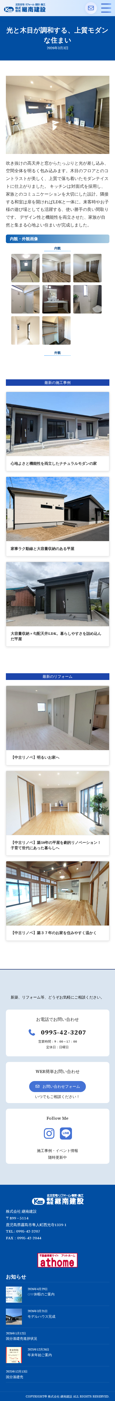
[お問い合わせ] (91, 8)
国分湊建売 (14, 1377)
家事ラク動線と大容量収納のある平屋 (42, 548)
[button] (57, 1086)
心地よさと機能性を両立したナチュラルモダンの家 (54, 463)
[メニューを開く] (106, 8)
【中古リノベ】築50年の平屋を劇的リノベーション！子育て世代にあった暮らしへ (56, 845)
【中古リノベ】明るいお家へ (35, 757)
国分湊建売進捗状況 (21, 1338)
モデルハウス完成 (41, 1316)
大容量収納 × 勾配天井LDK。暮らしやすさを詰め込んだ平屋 (56, 636)
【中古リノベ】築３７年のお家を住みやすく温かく (54, 932)
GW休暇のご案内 (41, 1294)
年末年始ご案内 (40, 1355)
